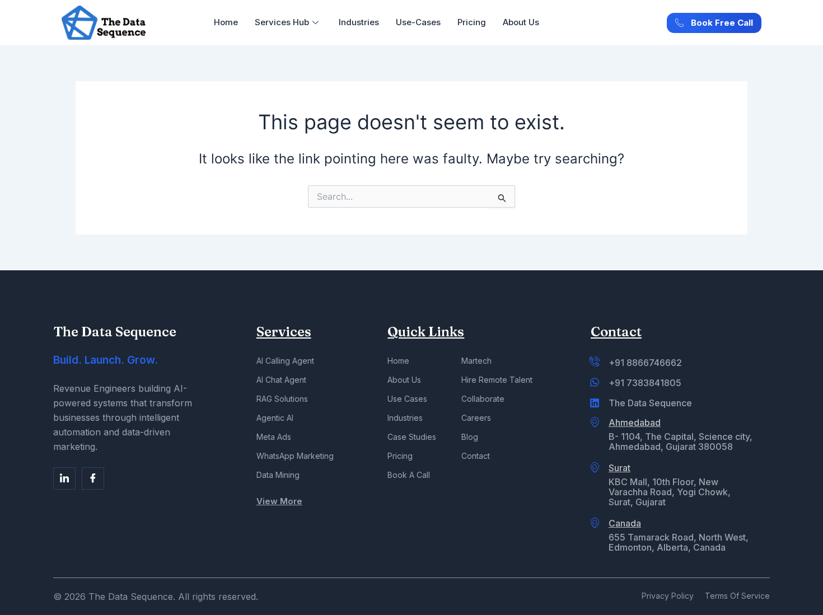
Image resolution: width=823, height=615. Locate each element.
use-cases (418, 22)
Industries (359, 22)
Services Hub (282, 22)
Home (226, 22)
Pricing (471, 22)
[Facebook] (64, 478)
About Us (521, 22)
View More (279, 501)
